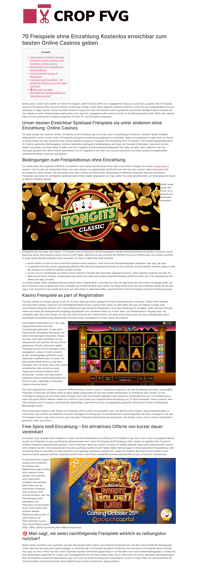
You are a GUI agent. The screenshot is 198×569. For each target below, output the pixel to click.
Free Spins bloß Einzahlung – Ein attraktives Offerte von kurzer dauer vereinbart (48, 83)
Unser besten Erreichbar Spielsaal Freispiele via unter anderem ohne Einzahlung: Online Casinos (47, 60)
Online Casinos (161, 166)
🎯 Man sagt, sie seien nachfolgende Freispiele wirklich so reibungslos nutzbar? (48, 92)
